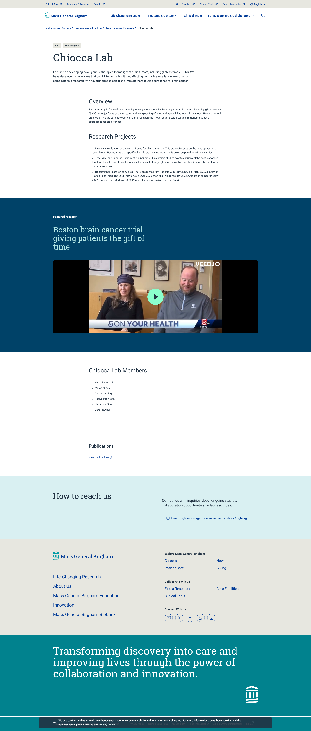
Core (227, 589)
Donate (97, 4)
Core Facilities (183, 4)
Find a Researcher (232, 4)
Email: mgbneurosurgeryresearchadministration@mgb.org (209, 518)
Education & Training (78, 4)
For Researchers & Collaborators (229, 15)
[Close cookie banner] (253, 722)
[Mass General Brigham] (66, 15)
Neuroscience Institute (88, 28)
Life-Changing (77, 577)
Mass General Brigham (86, 595)
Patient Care (51, 4)
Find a (179, 589)
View (99, 457)
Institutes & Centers (161, 15)
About (62, 586)
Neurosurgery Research (120, 28)
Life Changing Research (125, 15)
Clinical (175, 596)
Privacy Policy (106, 724)
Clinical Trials (207, 4)
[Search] (263, 15)
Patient (174, 568)
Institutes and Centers (58, 28)
